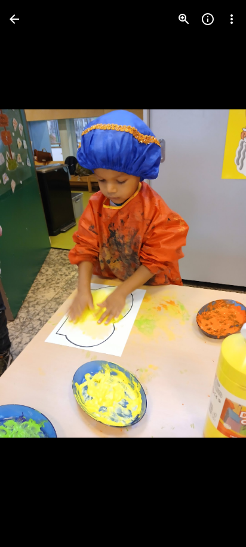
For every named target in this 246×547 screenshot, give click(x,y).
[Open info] (208, 19)
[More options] (232, 19)
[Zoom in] (184, 19)
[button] (33, 274)
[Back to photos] (14, 19)
